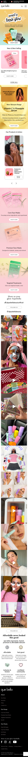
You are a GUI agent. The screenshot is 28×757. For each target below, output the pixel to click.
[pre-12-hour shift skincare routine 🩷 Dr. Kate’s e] (14, 589)
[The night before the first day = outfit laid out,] (14, 459)
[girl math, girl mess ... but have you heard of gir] (14, 432)
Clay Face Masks (5, 729)
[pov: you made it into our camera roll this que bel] (14, 328)
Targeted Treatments (6, 717)
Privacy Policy (17, 746)
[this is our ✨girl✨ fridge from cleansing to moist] (14, 511)
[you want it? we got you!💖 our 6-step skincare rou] (14, 615)
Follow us (14, 307)
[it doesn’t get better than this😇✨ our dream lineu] (14, 563)
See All (2, 720)
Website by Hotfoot (19, 754)
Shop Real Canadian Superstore (18, 2)
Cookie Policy (4, 749)
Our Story (3, 698)
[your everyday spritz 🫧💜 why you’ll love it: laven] (14, 485)
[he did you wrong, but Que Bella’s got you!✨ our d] (14, 537)
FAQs (2, 703)
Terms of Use (4, 746)
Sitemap (11, 746)
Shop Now (14, 125)
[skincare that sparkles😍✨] (14, 406)
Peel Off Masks (4, 727)
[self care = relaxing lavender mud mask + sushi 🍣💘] (14, 354)
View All (14, 82)
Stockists (3, 700)
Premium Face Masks (6, 715)
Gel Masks (3, 732)
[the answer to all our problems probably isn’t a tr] (14, 380)
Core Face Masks (5, 712)
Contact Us (3, 705)
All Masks (3, 734)
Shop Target (5, 2)
